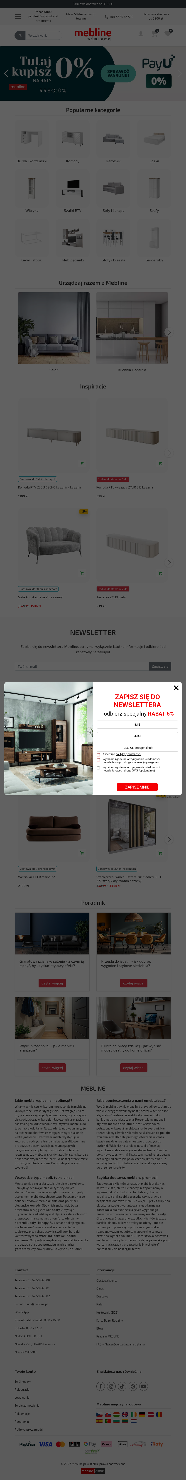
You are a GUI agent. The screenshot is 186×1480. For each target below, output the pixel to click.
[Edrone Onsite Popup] (93, 740)
